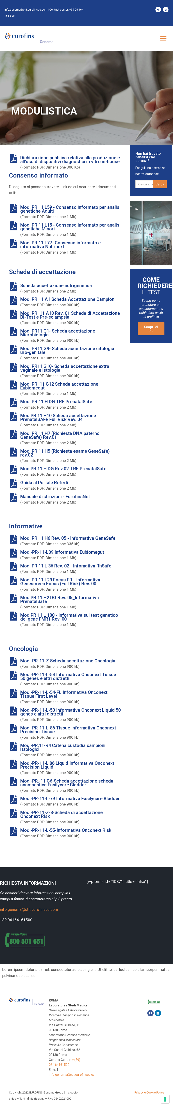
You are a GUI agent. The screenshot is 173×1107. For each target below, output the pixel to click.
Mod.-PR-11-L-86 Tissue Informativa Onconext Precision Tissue (68, 729)
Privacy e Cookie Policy (149, 1092)
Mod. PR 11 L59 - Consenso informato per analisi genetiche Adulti (70, 209)
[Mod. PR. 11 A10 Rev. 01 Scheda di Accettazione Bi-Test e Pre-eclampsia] (13, 314)
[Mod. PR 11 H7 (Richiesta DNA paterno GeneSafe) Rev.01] (13, 434)
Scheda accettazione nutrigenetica (56, 285)
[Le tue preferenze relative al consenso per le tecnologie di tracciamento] (165, 1099)
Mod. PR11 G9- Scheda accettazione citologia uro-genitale (67, 350)
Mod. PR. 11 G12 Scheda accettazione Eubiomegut (59, 386)
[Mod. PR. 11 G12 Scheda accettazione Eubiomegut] (13, 384)
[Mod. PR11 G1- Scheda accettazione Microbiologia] (13, 331)
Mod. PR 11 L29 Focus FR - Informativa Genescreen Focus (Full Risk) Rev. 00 (60, 581)
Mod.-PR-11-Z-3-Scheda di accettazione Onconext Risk (61, 814)
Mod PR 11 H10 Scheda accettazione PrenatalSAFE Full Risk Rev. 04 (58, 417)
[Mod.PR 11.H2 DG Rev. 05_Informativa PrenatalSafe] (13, 598)
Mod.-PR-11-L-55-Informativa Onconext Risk (65, 830)
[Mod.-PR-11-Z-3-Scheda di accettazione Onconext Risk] (13, 813)
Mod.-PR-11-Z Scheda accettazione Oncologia (67, 661)
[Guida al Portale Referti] (13, 483)
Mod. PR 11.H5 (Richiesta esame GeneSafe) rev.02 (65, 453)
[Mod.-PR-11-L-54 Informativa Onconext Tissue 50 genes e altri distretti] (13, 675)
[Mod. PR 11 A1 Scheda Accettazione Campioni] (13, 300)
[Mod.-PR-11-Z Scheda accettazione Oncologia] (13, 661)
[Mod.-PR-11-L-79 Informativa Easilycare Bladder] (13, 799)
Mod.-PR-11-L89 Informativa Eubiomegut (62, 552)
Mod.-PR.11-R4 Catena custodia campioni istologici (62, 747)
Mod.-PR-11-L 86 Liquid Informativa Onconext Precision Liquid (67, 765)
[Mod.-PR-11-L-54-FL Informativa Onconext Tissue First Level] (13, 693)
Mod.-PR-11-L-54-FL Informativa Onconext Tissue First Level (63, 694)
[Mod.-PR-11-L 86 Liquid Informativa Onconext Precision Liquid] (13, 764)
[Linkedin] (165, 9)
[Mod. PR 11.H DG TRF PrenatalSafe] (13, 402)
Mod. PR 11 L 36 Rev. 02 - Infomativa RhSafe (65, 566)
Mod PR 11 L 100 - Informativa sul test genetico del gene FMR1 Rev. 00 (69, 617)
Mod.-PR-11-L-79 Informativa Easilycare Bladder (70, 798)
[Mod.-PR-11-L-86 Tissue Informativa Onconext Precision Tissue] (13, 728)
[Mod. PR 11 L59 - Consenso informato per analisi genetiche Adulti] (13, 208)
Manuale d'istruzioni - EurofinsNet (55, 496)
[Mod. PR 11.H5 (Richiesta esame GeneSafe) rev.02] (13, 452)
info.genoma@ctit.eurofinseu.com (26, 9)
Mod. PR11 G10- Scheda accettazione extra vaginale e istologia (64, 368)
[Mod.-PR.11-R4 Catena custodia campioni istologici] (13, 746)
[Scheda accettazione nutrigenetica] (13, 286)
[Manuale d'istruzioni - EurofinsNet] (13, 497)
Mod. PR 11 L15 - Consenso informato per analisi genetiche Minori (70, 227)
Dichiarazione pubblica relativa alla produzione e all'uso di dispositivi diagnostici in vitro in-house (70, 159)
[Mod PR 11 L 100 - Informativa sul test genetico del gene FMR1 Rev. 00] (13, 616)
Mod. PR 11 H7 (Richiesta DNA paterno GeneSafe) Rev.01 (60, 435)
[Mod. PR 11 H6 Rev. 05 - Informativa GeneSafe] (13, 539)
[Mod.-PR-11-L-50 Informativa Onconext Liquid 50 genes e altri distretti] (13, 711)
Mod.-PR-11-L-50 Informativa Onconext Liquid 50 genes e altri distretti (70, 712)
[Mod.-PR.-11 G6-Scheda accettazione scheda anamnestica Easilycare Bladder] (13, 781)
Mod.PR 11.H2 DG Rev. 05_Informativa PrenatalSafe (59, 599)
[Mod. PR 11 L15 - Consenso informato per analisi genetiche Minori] (13, 225)
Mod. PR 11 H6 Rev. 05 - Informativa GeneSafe (67, 538)
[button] (163, 39)
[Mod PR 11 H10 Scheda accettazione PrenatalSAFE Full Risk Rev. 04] (13, 416)
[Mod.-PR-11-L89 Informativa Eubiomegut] (13, 553)
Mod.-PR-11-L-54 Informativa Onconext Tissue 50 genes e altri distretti (68, 676)
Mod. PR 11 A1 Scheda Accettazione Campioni (68, 299)
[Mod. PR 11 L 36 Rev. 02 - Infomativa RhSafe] (13, 566)
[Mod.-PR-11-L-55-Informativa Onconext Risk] (13, 831)
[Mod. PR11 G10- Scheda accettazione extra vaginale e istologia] (13, 367)
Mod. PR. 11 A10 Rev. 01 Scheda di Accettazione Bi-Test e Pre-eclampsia (70, 315)
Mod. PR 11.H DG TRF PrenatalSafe (56, 401)
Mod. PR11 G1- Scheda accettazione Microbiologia (57, 333)
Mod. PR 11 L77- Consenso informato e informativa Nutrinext (60, 244)
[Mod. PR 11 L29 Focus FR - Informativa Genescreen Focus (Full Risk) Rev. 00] (13, 580)
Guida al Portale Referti (44, 482)
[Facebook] (158, 9)
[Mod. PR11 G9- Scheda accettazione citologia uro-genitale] (13, 349)
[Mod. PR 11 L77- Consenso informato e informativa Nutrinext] (13, 243)
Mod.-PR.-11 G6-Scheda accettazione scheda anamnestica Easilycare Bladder (66, 783)
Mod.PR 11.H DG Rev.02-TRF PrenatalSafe (63, 468)
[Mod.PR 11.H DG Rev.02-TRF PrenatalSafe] (13, 469)
